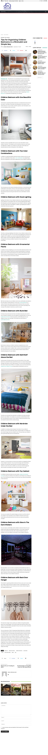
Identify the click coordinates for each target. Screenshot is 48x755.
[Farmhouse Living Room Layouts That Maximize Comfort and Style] (35, 67)
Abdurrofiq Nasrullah (8, 46)
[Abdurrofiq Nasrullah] (2, 47)
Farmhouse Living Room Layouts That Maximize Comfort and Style (42, 68)
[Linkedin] (8, 674)
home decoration (8, 652)
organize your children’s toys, (6, 366)
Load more (40, 77)
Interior (2, 37)
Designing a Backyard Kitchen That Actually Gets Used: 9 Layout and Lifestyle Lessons (6, 693)
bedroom (6, 650)
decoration (25, 650)
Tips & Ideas (6, 34)
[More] (26, 50)
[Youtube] (46, 1)
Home (2, 34)
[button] (45, 12)
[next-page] (3, 697)
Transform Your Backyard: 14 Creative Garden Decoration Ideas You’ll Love (16, 693)
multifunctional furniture (5, 316)
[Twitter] (43, 1)
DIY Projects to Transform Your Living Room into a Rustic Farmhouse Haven (42, 73)
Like (35, 41)
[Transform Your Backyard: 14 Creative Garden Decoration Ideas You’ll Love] (16, 690)
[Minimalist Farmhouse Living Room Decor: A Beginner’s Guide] (26, 690)
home (2, 652)
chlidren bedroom (19, 650)
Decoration (26, 691)
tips (15, 652)
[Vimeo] (44, 1)
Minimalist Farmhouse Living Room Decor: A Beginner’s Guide (26, 693)
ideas (13, 652)
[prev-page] (1, 697)
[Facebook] (40, 1)
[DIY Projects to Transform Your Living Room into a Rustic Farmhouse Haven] (35, 73)
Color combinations (19, 157)
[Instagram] (41, 1)
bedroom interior (12, 650)
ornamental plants (22, 302)
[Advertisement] (24, 23)
